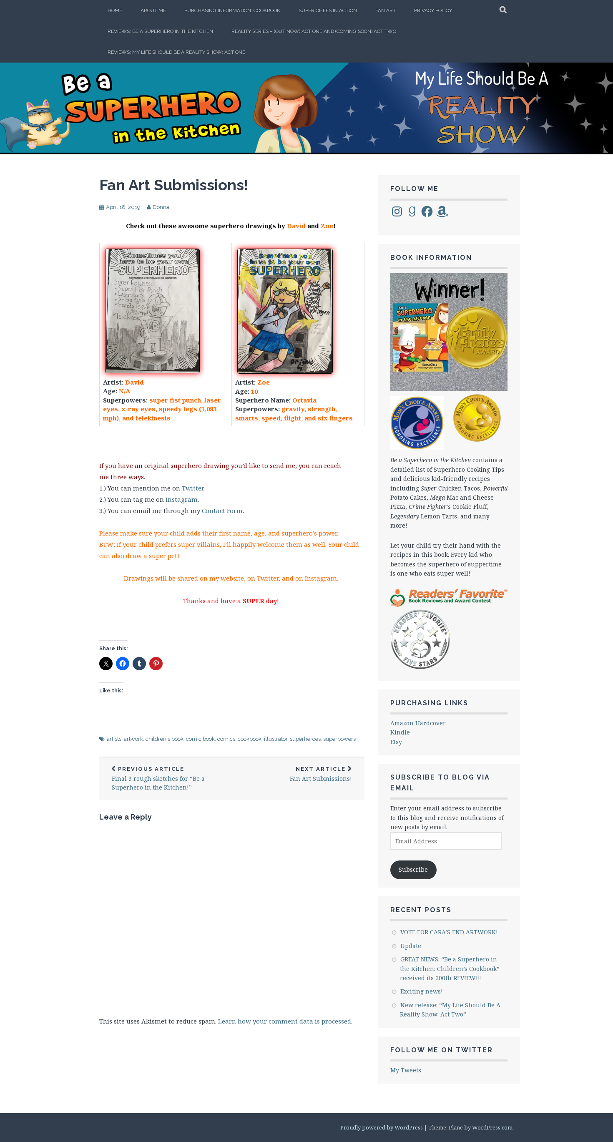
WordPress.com (492, 1127)
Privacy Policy (433, 10)
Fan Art (385, 10)
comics (226, 739)
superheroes (305, 739)
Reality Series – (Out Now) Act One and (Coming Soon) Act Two (313, 31)
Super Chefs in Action (328, 10)
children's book (164, 739)
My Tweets (405, 1070)
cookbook (249, 739)
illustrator (275, 739)
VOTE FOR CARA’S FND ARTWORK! (449, 932)
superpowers (339, 739)
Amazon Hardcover (418, 723)
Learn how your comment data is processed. (285, 1021)
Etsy (396, 742)
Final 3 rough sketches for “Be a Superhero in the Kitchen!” (158, 779)
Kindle (400, 732)
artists (114, 739)
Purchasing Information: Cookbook (232, 10)
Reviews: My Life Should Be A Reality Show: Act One (176, 52)
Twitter (192, 488)
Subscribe (413, 869)
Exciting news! (421, 991)
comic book (200, 739)
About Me (153, 10)
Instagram (182, 499)
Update (410, 946)
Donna (161, 207)
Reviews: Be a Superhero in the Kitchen (160, 31)
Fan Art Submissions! (174, 185)
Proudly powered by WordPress (381, 1127)
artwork (133, 739)
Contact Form (222, 510)
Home (115, 10)
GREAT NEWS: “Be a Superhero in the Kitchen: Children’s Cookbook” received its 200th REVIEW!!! (450, 968)
